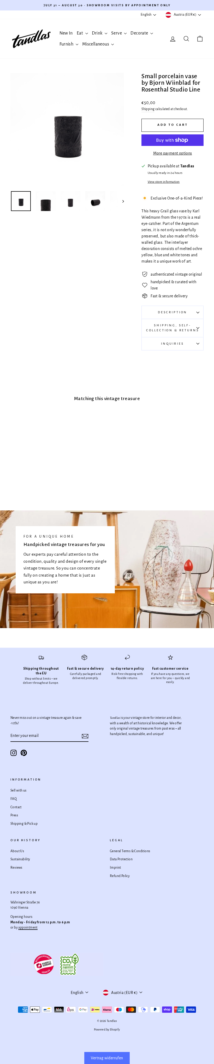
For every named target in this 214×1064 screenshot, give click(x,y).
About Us (17, 851)
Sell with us (18, 790)
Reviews (16, 867)
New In (66, 33)
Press (14, 815)
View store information (164, 182)
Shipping (147, 109)
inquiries (172, 343)
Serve (117, 33)
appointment (27, 927)
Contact (16, 807)
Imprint (115, 867)
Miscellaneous (96, 44)
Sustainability (20, 859)
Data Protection (121, 859)
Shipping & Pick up (24, 824)
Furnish (67, 44)
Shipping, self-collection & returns (172, 328)
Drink (97, 33)
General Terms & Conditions (130, 851)
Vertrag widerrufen (107, 1058)
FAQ (13, 799)
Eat (80, 33)
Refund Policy (120, 876)
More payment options (172, 153)
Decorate (139, 33)
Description (172, 312)
